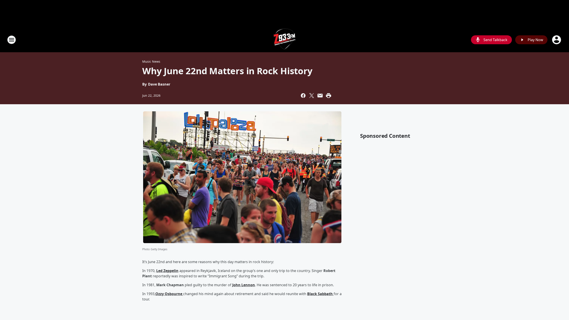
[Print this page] (328, 95)
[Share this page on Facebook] (303, 95)
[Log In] (557, 39)
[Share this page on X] (312, 95)
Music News (151, 61)
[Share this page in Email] (320, 95)
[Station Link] (284, 39)
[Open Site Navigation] (11, 39)
